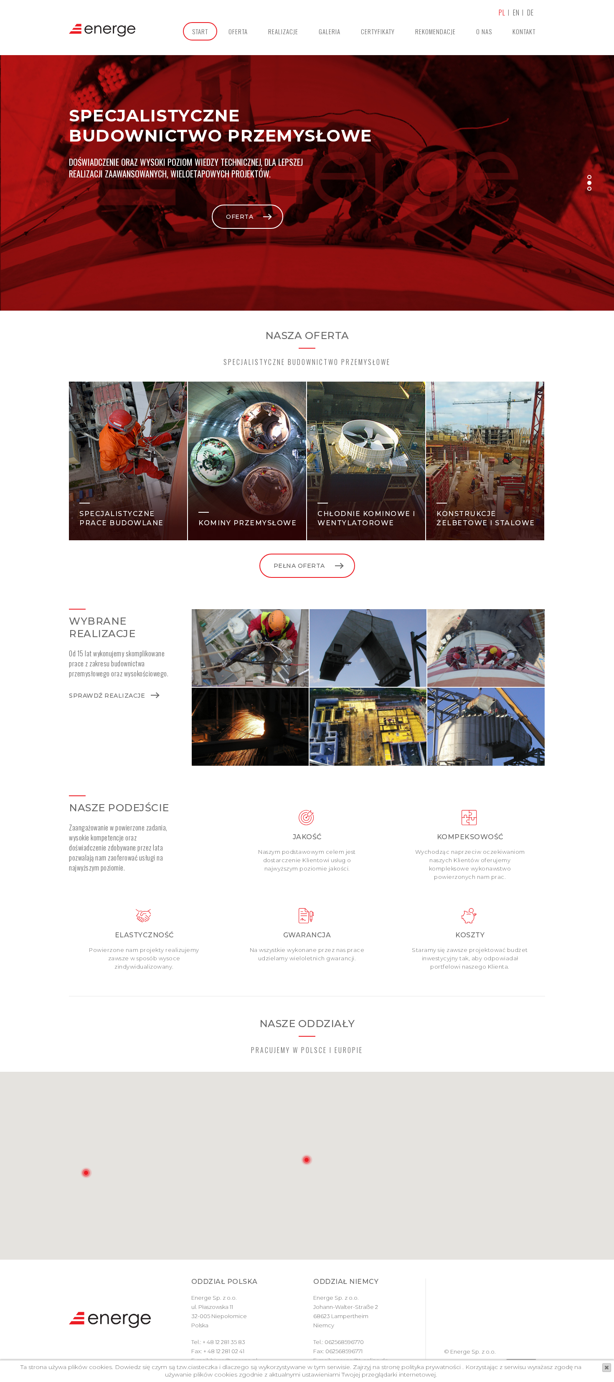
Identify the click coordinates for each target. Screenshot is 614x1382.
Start (200, 31)
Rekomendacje (435, 31)
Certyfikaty (378, 31)
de (530, 13)
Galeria (329, 31)
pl (502, 13)
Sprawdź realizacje (107, 695)
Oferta (238, 31)
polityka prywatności (430, 1367)
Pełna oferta (299, 566)
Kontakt (524, 31)
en (516, 13)
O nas (484, 31)
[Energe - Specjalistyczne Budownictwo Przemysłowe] (102, 31)
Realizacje (283, 31)
